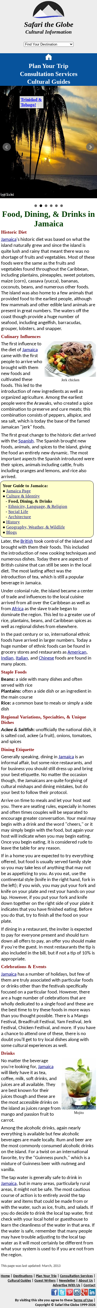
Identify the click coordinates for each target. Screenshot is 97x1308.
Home (5, 1276)
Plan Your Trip (48, 66)
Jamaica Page (18, 490)
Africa (18, 609)
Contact (89, 1285)
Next (90, 147)
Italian (22, 658)
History (13, 521)
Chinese (46, 658)
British (26, 541)
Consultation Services (48, 74)
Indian (7, 658)
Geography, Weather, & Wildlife (35, 527)
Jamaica (9, 239)
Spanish (26, 441)
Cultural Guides (48, 81)
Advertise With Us (66, 1285)
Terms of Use (83, 1300)
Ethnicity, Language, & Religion (37, 506)
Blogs (11, 532)
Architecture (19, 516)
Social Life (18, 511)
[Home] (48, 58)
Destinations (23, 1276)
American (77, 652)
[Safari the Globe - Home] (48, 16)
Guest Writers (45, 1281)
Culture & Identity (23, 496)
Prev (7, 147)
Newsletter (67, 1281)
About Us (86, 1281)
